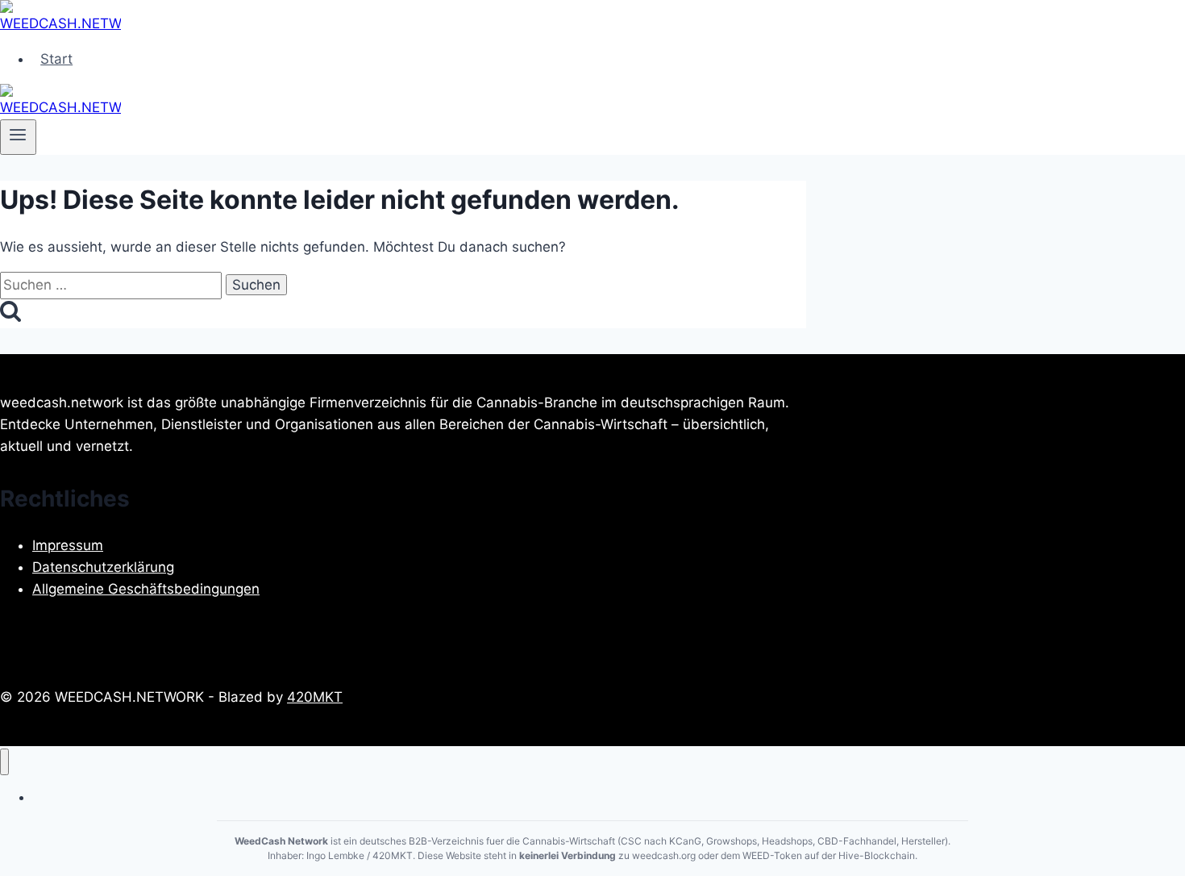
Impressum (67, 545)
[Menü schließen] (4, 762)
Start (56, 59)
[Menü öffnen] (18, 137)
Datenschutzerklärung (103, 567)
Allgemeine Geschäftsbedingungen (146, 589)
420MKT (315, 697)
